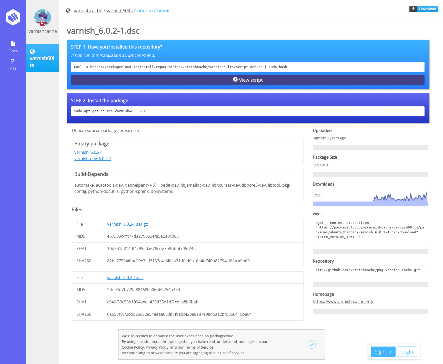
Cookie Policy (133, 347)
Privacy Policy (157, 347)
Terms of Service (199, 347)
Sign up (383, 352)
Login (407, 352)
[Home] (13, 19)
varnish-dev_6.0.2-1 (92, 158)
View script (250, 80)
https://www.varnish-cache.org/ (343, 301)
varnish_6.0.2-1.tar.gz (127, 224)
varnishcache (42, 31)
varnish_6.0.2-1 (88, 152)
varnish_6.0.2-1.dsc (125, 277)
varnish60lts (120, 10)
